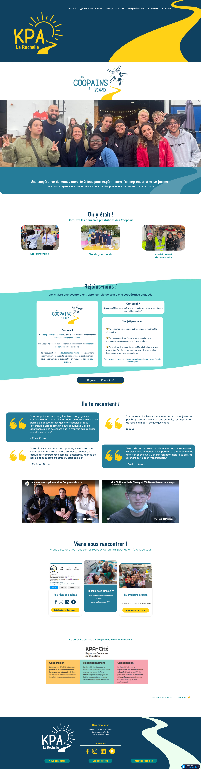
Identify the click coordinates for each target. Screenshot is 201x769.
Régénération (136, 8)
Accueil (72, 8)
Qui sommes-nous (90, 8)
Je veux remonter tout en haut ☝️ (171, 697)
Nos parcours (114, 8)
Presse (152, 8)
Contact (166, 8)
